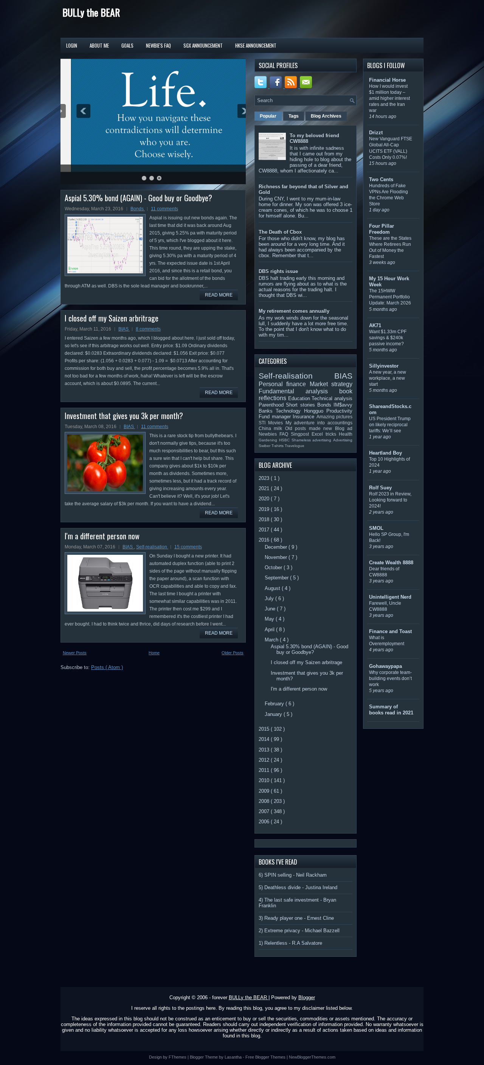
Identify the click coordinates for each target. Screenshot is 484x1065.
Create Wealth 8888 (391, 562)
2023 (265, 478)
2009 (265, 791)
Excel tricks (325, 434)
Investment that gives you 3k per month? (124, 415)
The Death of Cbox (280, 232)
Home (154, 652)
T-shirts (278, 446)
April (270, 629)
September (277, 578)
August (273, 588)
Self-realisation (152, 547)
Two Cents (381, 179)
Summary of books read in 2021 (391, 710)
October (274, 567)
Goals (127, 45)
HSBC (285, 440)
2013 (265, 750)
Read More (219, 295)
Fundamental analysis (299, 391)
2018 (265, 519)
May (270, 619)
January (274, 714)
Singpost (301, 434)
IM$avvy (343, 405)
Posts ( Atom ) (107, 667)
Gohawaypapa (385, 666)
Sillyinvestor (384, 366)
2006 (265, 821)
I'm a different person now (102, 536)
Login (71, 45)
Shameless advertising (313, 440)
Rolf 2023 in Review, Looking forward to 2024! (390, 500)
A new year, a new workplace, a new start (387, 378)
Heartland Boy (385, 453)
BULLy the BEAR (91, 12)
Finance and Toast (390, 631)
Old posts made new (310, 428)
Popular (268, 116)
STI (263, 422)
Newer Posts (75, 652)
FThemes (178, 1057)
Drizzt (376, 132)
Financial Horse (387, 80)
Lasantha (234, 1057)
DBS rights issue (278, 271)
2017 (265, 529)
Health (345, 434)
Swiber (265, 446)
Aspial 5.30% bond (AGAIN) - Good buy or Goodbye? (138, 198)
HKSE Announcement (255, 45)
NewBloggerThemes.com (312, 1057)
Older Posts (233, 652)
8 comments (148, 329)
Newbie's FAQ (158, 45)
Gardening (269, 440)
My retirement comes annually (294, 311)
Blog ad (343, 428)
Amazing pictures (334, 416)
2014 (265, 739)
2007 (265, 811)
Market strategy (331, 384)
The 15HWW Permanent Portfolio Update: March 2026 (390, 297)
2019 (265, 509)
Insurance (304, 416)
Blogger (306, 997)
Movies (276, 422)
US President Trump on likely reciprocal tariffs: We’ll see (390, 424)
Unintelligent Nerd (390, 597)
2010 (265, 780)
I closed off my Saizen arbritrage (111, 318)
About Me (99, 45)
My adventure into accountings (318, 422)
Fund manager (276, 416)
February (275, 703)
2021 (265, 488)
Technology (290, 411)
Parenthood (272, 405)
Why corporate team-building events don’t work (390, 678)
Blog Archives (326, 116)
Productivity (339, 411)
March (272, 640)
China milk (272, 428)
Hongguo (315, 411)
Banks (267, 411)
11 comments (164, 208)
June (271, 609)
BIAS (124, 329)
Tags (294, 116)
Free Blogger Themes (266, 1057)
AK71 (375, 325)
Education (300, 398)
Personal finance (284, 384)
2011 (265, 770)
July (270, 598)
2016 (265, 540)
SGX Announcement (203, 45)
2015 (265, 729)
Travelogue (294, 446)
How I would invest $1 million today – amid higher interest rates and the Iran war (389, 98)
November (277, 557)
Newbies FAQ (275, 434)
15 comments (188, 547)
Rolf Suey (380, 488)
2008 (265, 801)
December (277, 547)
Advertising (342, 440)
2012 (265, 760)
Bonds (137, 208)
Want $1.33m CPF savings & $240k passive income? (387, 337)
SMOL (376, 528)
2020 (265, 498)
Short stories (301, 405)
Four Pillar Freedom (381, 229)
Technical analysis (332, 398)
